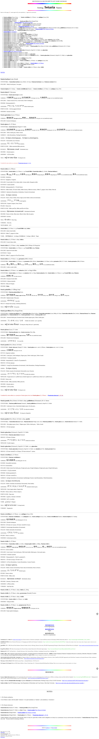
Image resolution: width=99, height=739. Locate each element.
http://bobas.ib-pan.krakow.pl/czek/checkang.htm (34, 658)
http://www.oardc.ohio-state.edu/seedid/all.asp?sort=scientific (70, 683)
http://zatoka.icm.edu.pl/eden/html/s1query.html (88, 645)
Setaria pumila (18, 22)
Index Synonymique (17, 639)
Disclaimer (3, 737)
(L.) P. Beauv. (13, 31)
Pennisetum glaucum (24, 26)
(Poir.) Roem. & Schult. (27, 22)
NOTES (3, 72)
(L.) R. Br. (31, 26)
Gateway (48, 727)
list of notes (54, 727)
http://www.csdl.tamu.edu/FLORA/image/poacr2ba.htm (75, 680)
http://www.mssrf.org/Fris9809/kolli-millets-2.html (38, 678)
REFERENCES (49, 625)
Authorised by (3, 732)
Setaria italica (6, 31)
